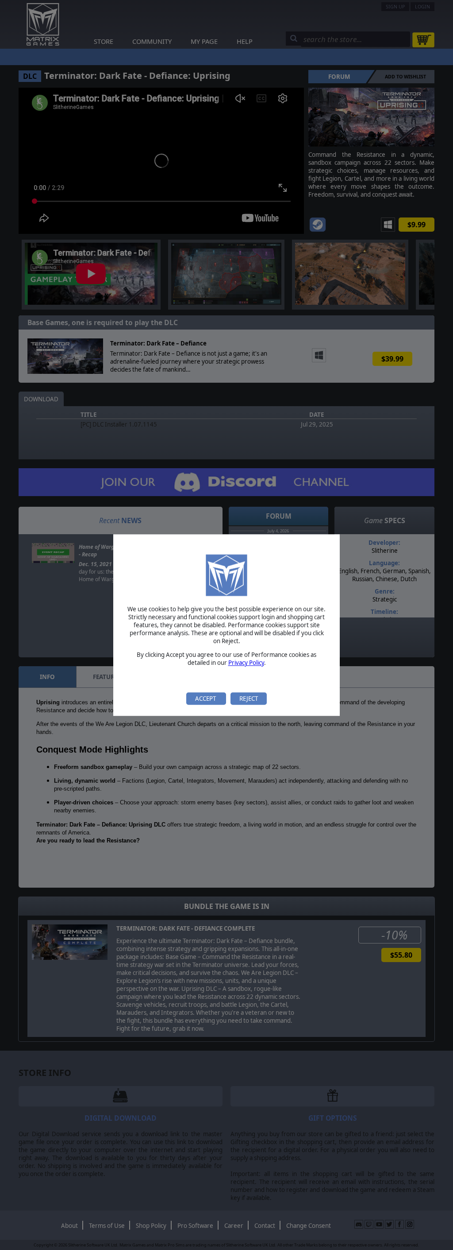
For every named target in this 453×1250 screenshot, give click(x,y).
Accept (206, 699)
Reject (248, 699)
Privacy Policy (246, 663)
